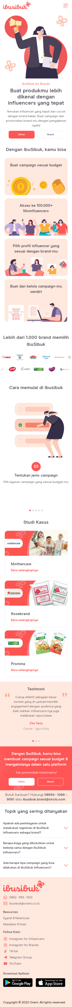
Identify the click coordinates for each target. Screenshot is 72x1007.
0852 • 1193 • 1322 (20, 897)
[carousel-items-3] (36, 510)
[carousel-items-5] (42, 510)
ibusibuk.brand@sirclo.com (44, 799)
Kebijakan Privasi (14, 924)
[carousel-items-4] (39, 510)
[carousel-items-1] (30, 510)
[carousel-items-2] (33, 510)
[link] (17, 6)
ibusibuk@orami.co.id (24, 903)
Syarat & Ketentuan (16, 918)
